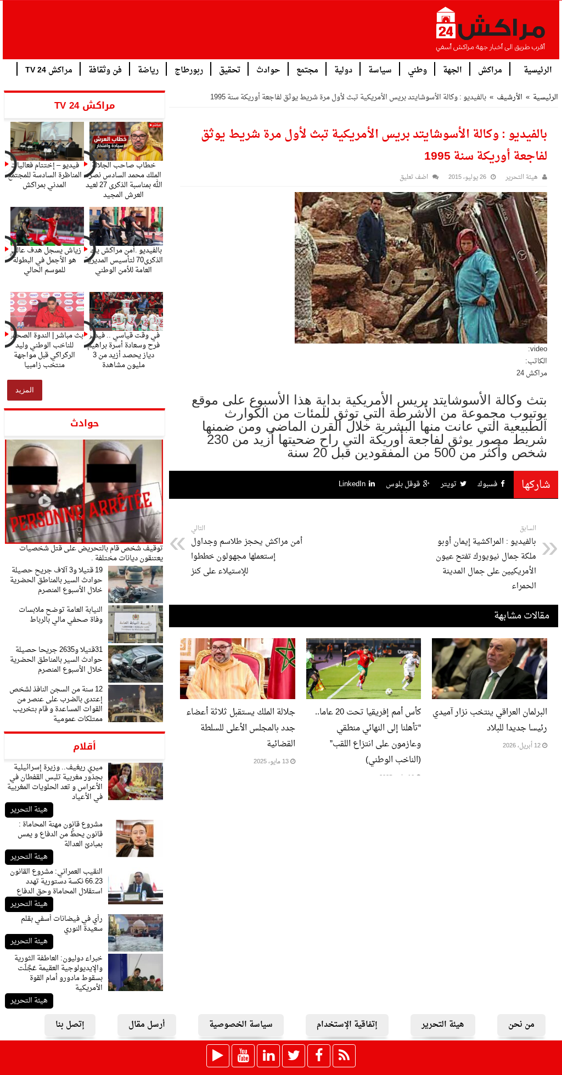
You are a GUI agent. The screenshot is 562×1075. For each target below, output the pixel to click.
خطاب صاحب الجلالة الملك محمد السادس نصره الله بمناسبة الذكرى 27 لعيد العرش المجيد (124, 180)
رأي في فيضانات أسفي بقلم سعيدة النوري (62, 924)
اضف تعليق (414, 177)
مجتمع (307, 69)
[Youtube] (243, 1055)
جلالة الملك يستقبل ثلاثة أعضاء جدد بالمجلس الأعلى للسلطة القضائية (240, 728)
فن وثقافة (105, 69)
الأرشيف (509, 97)
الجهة (452, 69)
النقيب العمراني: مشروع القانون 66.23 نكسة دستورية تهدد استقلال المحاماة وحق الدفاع (56, 881)
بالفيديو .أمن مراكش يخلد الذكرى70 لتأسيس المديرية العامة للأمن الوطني (124, 260)
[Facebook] (318, 1055)
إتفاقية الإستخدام (347, 1024)
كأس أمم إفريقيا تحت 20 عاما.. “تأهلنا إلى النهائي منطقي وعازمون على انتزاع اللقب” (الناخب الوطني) (368, 736)
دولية (343, 69)
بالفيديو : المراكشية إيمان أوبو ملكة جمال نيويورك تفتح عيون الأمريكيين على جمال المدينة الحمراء (486, 558)
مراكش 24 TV (48, 69)
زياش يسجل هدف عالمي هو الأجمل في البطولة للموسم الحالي (44, 260)
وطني (417, 69)
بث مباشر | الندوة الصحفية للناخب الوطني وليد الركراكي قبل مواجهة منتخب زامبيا (44, 350)
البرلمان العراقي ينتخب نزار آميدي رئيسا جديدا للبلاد (489, 720)
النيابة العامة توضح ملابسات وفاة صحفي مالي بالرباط (61, 615)
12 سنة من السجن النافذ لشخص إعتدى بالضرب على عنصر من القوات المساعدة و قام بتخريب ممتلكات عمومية (56, 704)
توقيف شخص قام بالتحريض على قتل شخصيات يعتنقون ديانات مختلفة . (91, 553)
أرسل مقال (146, 1024)
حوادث (268, 69)
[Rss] (344, 1055)
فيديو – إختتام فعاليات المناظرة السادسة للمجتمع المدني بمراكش (45, 175)
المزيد (24, 390)
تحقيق (229, 69)
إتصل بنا (70, 1024)
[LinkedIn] (268, 1055)
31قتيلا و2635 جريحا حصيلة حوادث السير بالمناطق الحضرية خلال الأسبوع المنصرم (56, 660)
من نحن (521, 1024)
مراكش (490, 69)
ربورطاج (189, 69)
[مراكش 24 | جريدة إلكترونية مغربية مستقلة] (491, 33)
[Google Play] (217, 1055)
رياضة (148, 69)
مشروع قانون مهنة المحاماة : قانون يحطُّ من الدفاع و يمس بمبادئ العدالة (60, 834)
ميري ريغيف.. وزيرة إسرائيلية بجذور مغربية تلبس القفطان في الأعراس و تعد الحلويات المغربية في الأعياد (55, 782)
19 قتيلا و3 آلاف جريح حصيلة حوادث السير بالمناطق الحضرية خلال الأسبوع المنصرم (56, 580)
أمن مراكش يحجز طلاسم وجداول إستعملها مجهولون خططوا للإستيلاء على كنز (246, 550)
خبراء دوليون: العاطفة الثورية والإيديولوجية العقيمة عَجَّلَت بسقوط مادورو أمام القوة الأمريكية (58, 973)
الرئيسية (538, 69)
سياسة (380, 69)
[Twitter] (293, 1055)
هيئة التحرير (29, 810)
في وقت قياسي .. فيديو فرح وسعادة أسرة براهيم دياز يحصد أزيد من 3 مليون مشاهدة (123, 350)
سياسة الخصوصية (241, 1024)
